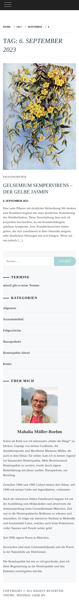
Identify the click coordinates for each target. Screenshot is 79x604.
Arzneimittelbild (13, 319)
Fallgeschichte (15, 177)
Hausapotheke (12, 341)
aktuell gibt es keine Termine (21, 285)
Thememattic (58, 595)
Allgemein (9, 308)
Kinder (7, 364)
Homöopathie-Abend (16, 352)
